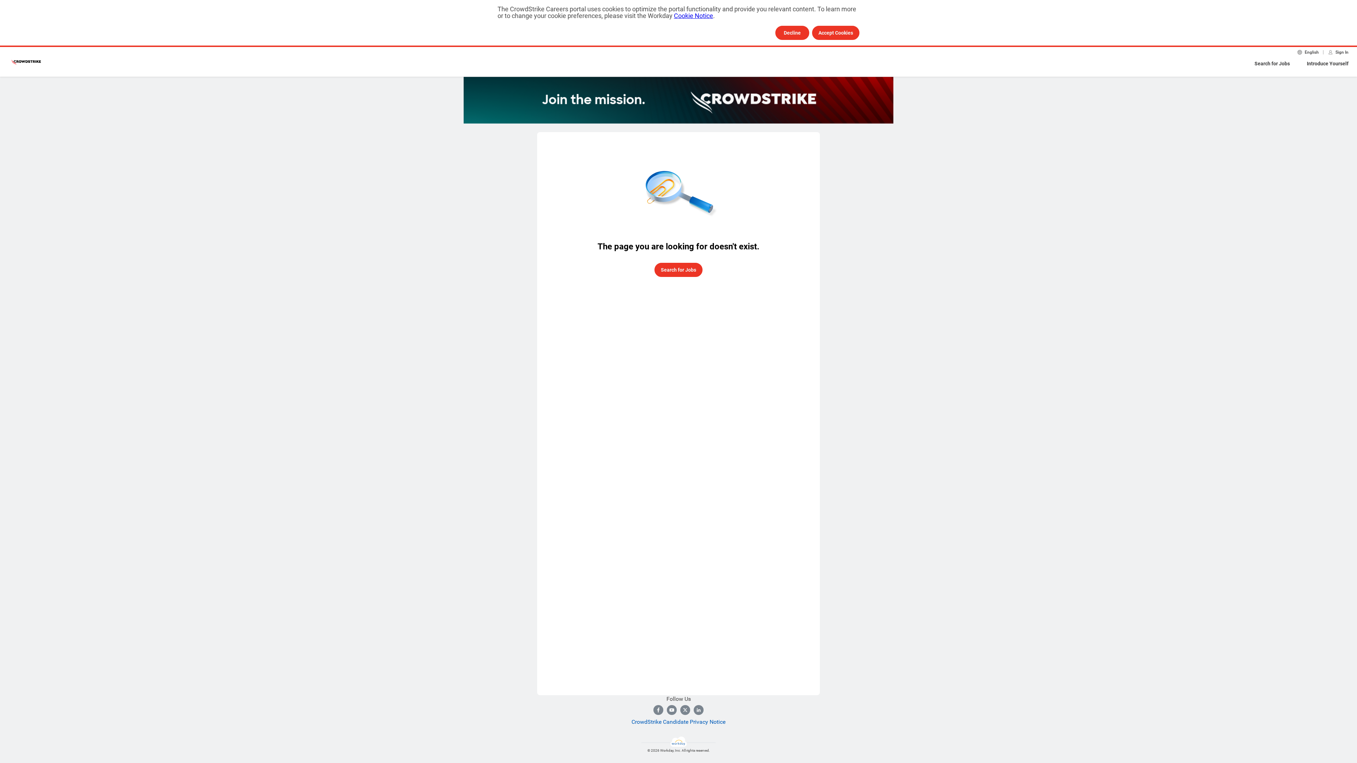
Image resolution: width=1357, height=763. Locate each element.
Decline (792, 33)
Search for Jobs (1272, 63)
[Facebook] (658, 710)
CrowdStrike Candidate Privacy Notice (678, 721)
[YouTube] (672, 710)
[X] (685, 710)
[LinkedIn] (699, 710)
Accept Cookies (835, 33)
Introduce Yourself (1328, 63)
